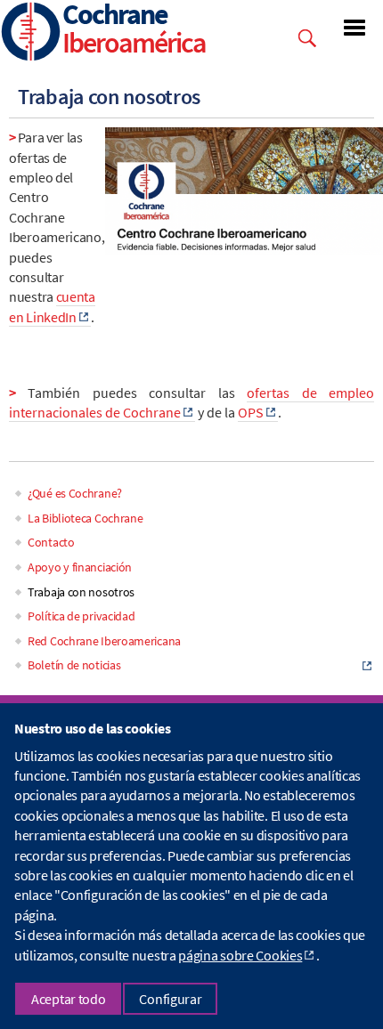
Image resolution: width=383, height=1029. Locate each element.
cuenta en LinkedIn (52, 306)
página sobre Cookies (240, 955)
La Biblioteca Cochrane (85, 518)
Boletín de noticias (74, 665)
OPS (251, 412)
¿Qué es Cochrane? (75, 493)
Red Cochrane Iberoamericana (104, 641)
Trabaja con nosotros (81, 592)
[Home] (31, 33)
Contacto (51, 542)
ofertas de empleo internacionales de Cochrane (191, 402)
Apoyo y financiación (80, 567)
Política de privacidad (81, 616)
